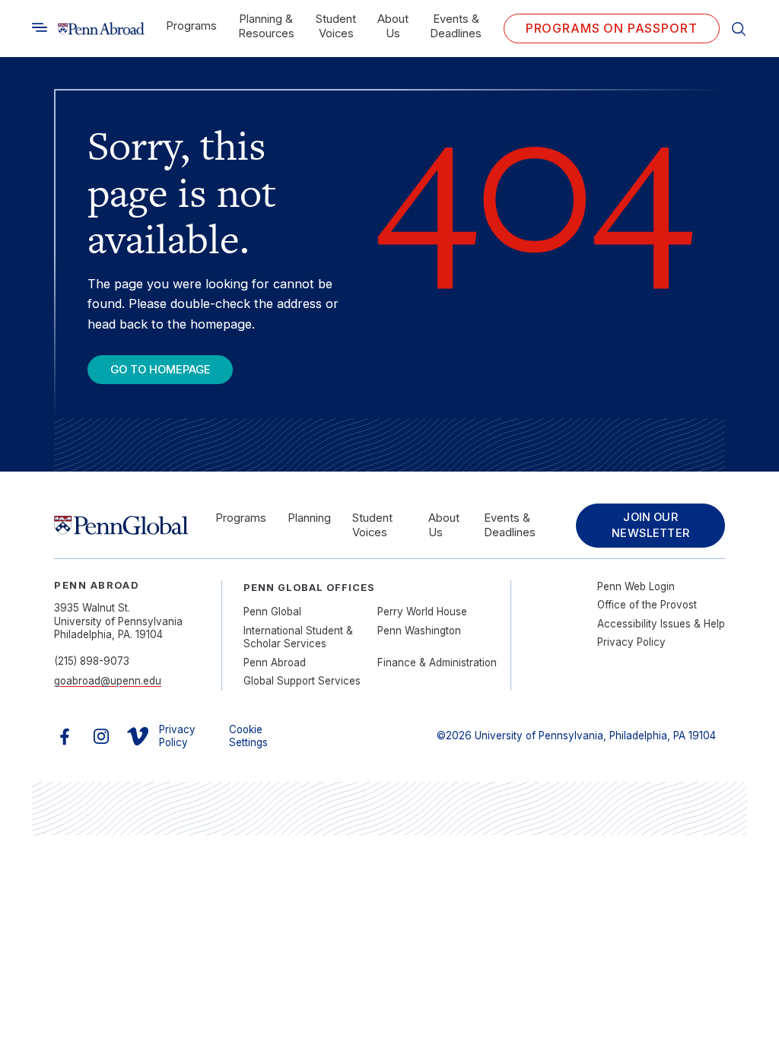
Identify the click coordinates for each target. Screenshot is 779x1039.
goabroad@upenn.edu (107, 681)
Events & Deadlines (456, 26)
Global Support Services (302, 681)
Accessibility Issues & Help (661, 624)
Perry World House (422, 611)
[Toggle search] (39, 27)
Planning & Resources (266, 26)
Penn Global (272, 611)
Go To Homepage (160, 370)
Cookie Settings (248, 735)
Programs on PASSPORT (612, 28)
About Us (393, 26)
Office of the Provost (647, 605)
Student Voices (336, 26)
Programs (191, 26)
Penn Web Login (636, 586)
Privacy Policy (631, 642)
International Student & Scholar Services (298, 637)
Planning (309, 518)
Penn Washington (419, 630)
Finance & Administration (437, 662)
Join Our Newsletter (650, 525)
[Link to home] (101, 28)
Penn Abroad (274, 662)
